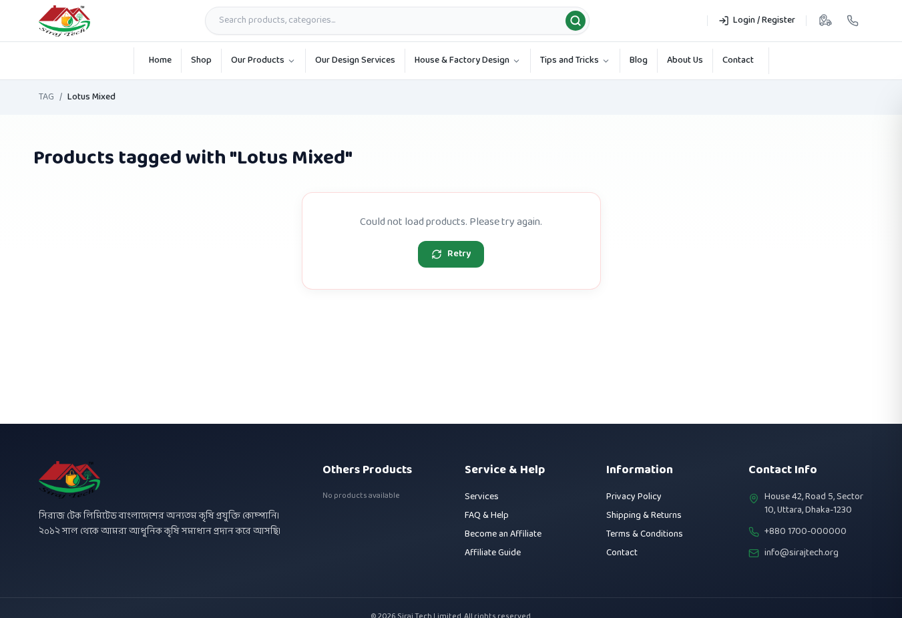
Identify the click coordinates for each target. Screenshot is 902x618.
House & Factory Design (462, 60)
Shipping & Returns (644, 515)
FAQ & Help (487, 515)
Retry (459, 254)
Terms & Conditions (644, 534)
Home (160, 60)
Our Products (257, 60)
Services (482, 497)
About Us (685, 60)
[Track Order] (825, 20)
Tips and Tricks (569, 60)
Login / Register (764, 20)
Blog (639, 60)
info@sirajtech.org (801, 553)
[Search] (576, 21)
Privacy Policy (634, 497)
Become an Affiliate (503, 534)
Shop (201, 60)
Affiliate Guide (493, 553)
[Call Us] (852, 20)
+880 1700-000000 (805, 532)
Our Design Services (355, 60)
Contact (738, 60)
